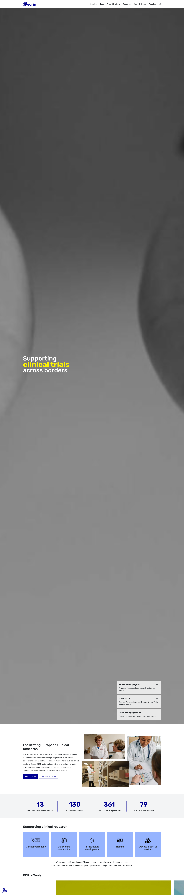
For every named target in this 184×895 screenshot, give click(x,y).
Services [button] (93, 4)
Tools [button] (102, 4)
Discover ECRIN (47, 776)
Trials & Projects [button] (113, 4)
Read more (29, 776)
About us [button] (152, 4)
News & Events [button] (140, 4)
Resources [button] (127, 4)
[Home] (30, 4)
